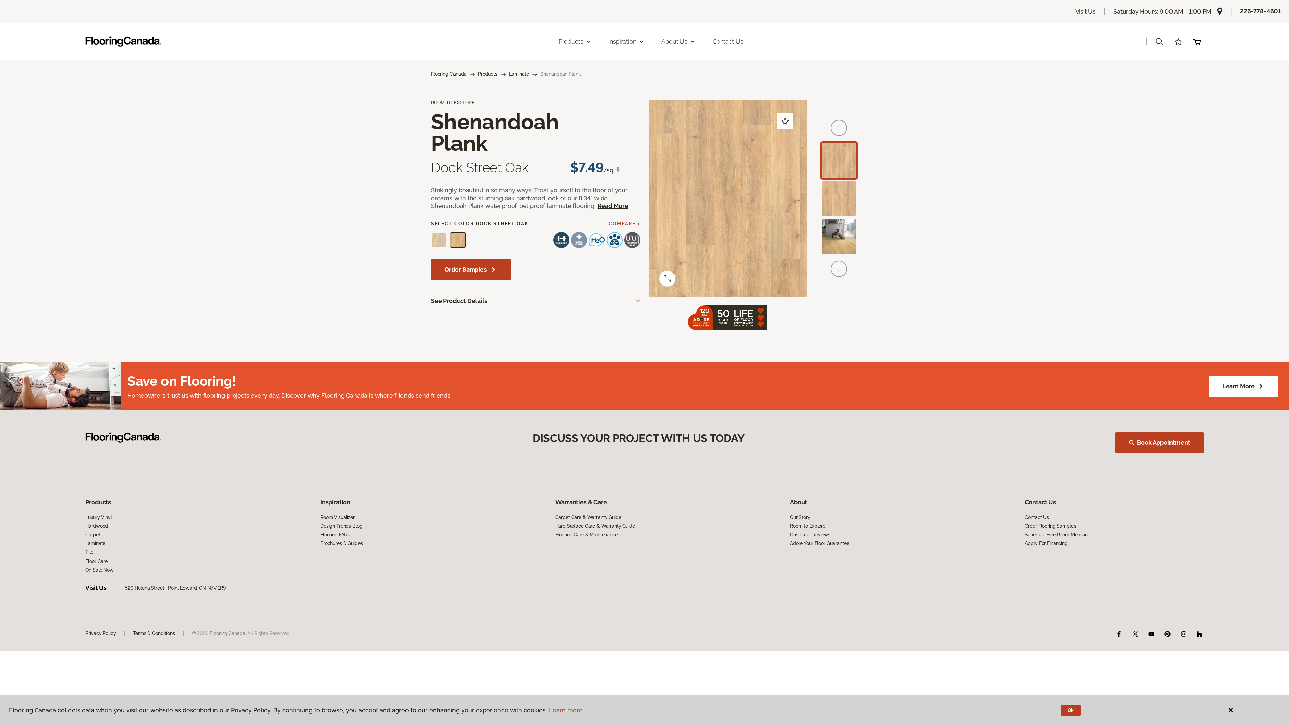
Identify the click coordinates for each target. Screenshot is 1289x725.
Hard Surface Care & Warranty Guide (595, 526)
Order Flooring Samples (1050, 526)
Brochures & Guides (341, 543)
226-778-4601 (1260, 11)
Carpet (92, 534)
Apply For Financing (1046, 543)
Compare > (624, 223)
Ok (1071, 710)
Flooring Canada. (228, 633)
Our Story (800, 517)
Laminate (519, 74)
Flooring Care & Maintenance (586, 534)
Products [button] (571, 41)
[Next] (839, 269)
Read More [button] (613, 205)
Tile (89, 552)
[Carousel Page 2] (839, 199)
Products (487, 74)
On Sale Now (99, 570)
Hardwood (96, 526)
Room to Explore (807, 526)
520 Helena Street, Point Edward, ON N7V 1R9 (175, 588)
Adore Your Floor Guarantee (819, 543)
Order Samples (465, 269)
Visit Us (1085, 11)
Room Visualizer (337, 517)
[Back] (839, 128)
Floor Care (96, 561)
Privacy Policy (100, 633)
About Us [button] (674, 41)
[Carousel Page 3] (839, 236)
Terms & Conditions (154, 633)
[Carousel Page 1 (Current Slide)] (839, 160)
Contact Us (728, 41)
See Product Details (459, 300)
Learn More (1238, 386)
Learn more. (566, 710)
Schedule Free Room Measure (1057, 534)
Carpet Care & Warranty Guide (588, 517)
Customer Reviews (810, 534)
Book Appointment (1163, 442)
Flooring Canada (449, 74)
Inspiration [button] (622, 41)
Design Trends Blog (341, 526)
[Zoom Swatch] (667, 279)
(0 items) (1197, 42)
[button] (1159, 41)
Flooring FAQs (335, 534)
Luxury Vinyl (98, 517)
